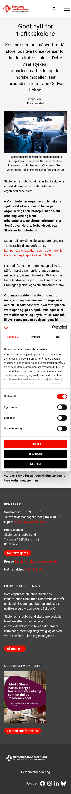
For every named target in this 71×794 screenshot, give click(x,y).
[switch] (62, 407)
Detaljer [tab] (35, 336)
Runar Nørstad (34, 569)
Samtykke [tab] (13, 336)
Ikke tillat (35, 464)
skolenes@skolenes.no (31, 522)
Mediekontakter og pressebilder (37, 561)
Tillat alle (35, 443)
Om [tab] (58, 336)
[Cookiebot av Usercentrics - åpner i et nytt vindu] (52, 327)
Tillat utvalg (36, 453)
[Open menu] (67, 9)
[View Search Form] (55, 9)
